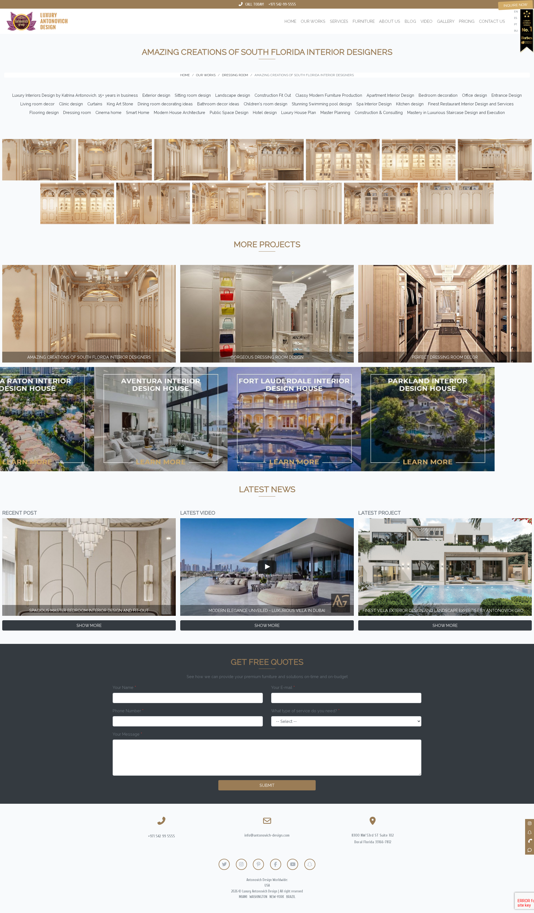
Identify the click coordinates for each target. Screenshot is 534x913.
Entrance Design (506, 95)
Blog (410, 21)
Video (426, 21)
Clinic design (71, 103)
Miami (243, 897)
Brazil (290, 897)
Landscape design (232, 95)
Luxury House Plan (298, 112)
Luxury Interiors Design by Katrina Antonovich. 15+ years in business (75, 95)
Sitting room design (193, 95)
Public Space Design (229, 112)
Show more (89, 625)
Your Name (124, 687)
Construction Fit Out (272, 95)
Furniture (364, 21)
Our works (313, 21)
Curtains (94, 103)
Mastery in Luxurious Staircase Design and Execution (456, 112)
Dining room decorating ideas (165, 103)
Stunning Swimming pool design (322, 103)
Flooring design (44, 112)
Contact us (492, 21)
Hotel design (265, 112)
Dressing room (77, 112)
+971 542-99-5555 (282, 4)
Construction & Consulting (379, 112)
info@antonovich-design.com (267, 835)
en (516, 11)
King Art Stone (120, 103)
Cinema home (108, 112)
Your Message (127, 734)
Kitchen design (410, 103)
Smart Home (137, 112)
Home (290, 21)
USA (267, 885)
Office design (474, 95)
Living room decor (37, 103)
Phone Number (128, 710)
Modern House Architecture (179, 112)
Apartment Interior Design (390, 95)
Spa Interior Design (374, 103)
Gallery (445, 21)
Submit (267, 785)
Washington (258, 897)
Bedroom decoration (438, 95)
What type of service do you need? (305, 710)
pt (515, 24)
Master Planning (335, 112)
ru (516, 30)
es (515, 17)
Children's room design (265, 103)
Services (339, 21)
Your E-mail (283, 687)
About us (389, 21)
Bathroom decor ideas (218, 103)
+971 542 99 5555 (161, 836)
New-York (277, 897)
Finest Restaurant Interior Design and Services (471, 103)
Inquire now (515, 5)
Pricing (466, 21)
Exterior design (156, 95)
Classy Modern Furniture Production (328, 95)
